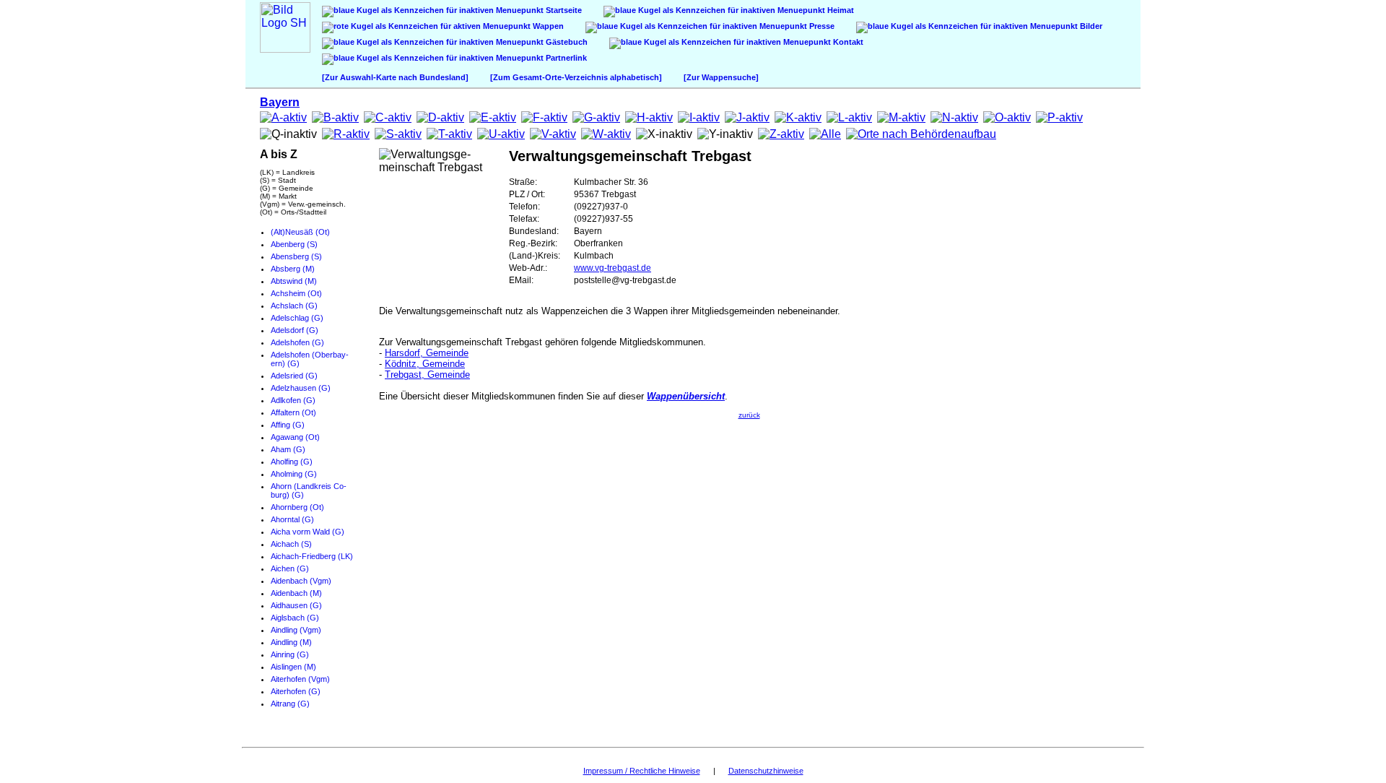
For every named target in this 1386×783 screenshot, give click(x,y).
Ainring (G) (290, 654)
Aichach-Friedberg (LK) (312, 556)
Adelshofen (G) (297, 342)
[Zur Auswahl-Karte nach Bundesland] (395, 77)
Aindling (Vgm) (296, 630)
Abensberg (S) (296, 256)
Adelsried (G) (294, 375)
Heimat (839, 10)
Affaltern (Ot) (293, 412)
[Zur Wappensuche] (721, 77)
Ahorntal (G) (292, 519)
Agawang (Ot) (295, 437)
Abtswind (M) (294, 281)
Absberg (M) (293, 268)
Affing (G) (288, 424)
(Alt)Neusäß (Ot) (300, 232)
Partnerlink (565, 57)
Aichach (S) (291, 544)
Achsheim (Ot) (296, 293)
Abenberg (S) (294, 244)
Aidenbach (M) (296, 593)
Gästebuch (566, 42)
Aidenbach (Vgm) (301, 580)
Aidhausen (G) (296, 605)
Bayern (280, 102)
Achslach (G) (294, 305)
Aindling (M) (291, 642)
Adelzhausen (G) (301, 388)
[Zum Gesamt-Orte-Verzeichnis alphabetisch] (576, 77)
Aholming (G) (294, 474)
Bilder (1090, 26)
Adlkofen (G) (293, 400)
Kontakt (847, 42)
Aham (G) (288, 449)
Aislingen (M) (293, 666)
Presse (820, 26)
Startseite (563, 10)
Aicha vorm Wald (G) (307, 531)
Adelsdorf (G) (294, 330)
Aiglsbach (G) (295, 617)
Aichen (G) (290, 568)
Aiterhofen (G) (296, 691)
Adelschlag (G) (297, 317)
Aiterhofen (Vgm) (300, 679)
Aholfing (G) (292, 461)
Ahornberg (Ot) (297, 507)
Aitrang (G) (290, 703)
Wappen (547, 26)
